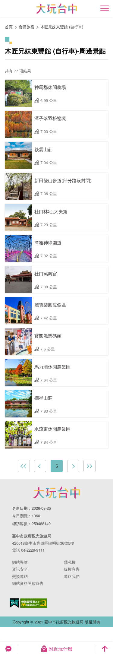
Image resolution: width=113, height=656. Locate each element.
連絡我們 (72, 576)
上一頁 (40, 466)
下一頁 (73, 466)
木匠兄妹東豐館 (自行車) (61, 27)
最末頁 (89, 466)
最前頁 (24, 466)
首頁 (9, 27)
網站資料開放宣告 (27, 583)
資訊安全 (20, 569)
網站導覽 (20, 562)
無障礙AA (33, 603)
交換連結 (20, 576)
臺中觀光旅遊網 (56, 8)
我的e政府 (14, 603)
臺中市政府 (56, 492)
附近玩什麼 (61, 648)
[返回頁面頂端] (104, 649)
